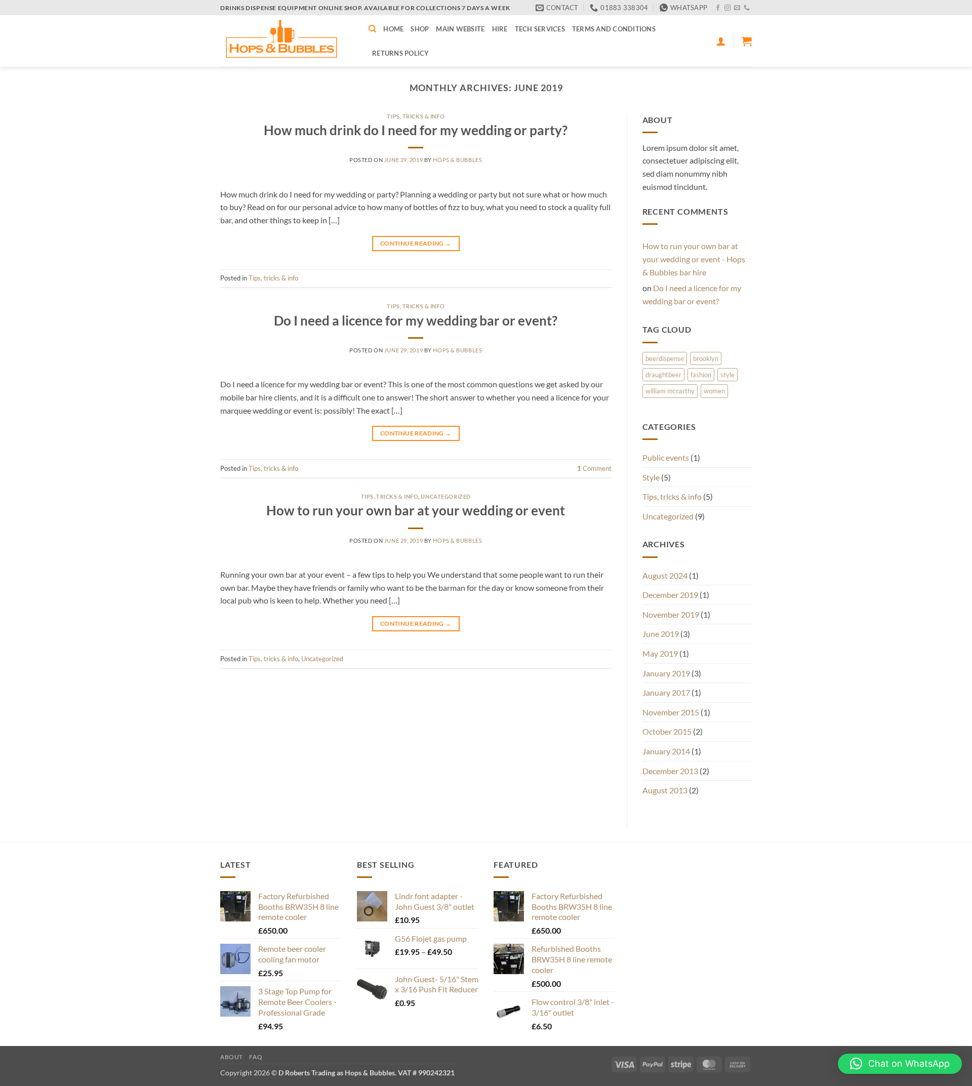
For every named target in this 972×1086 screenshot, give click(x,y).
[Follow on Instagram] (727, 8)
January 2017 (666, 692)
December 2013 (670, 771)
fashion (701, 375)
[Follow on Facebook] (718, 8)
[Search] (372, 28)
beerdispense (664, 358)
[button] (721, 41)
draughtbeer (663, 375)
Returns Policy (400, 53)
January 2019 (666, 673)
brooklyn (705, 358)
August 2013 (664, 790)
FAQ (255, 1057)
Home (393, 29)
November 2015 (670, 712)
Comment (594, 468)
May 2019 (660, 653)
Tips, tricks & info (415, 116)
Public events (665, 457)
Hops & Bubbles (457, 159)
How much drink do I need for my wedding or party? (416, 130)
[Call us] (747, 8)
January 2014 (666, 751)
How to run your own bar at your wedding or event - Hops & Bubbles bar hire (693, 258)
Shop (420, 29)
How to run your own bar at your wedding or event (415, 510)
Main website (460, 29)
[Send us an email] (737, 8)
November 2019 (670, 614)
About (231, 1057)
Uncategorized (445, 496)
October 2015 (667, 731)
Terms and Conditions (614, 29)
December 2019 (670, 594)
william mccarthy (670, 391)
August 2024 (664, 575)
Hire (500, 29)
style (727, 375)
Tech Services (540, 29)
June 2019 (660, 633)
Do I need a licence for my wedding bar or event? (415, 320)
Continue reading (416, 243)
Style (651, 477)
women (714, 391)
